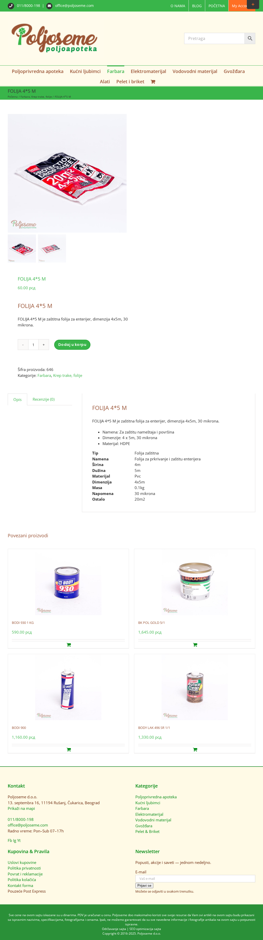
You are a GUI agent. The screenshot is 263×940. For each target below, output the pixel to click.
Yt (19, 840)
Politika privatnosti (24, 868)
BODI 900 (19, 727)
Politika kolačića (22, 879)
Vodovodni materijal (153, 819)
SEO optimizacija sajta (145, 929)
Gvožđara (143, 825)
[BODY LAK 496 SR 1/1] (194, 687)
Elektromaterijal (149, 814)
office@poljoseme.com (74, 5)
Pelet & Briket (147, 831)
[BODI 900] (68, 687)
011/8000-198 (28, 5)
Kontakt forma (20, 885)
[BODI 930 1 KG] (68, 582)
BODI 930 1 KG (23, 622)
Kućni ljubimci (147, 802)
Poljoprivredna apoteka (156, 796)
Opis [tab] (17, 399)
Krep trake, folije (67, 375)
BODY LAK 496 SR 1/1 (154, 727)
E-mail (140, 871)
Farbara (44, 375)
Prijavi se (144, 885)
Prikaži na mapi (21, 808)
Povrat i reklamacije (25, 873)
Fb (10, 840)
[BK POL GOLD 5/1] (194, 582)
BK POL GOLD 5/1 (151, 622)
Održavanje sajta (114, 929)
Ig (14, 840)
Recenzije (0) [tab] (43, 399)
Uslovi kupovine (22, 862)
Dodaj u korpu (72, 344)
